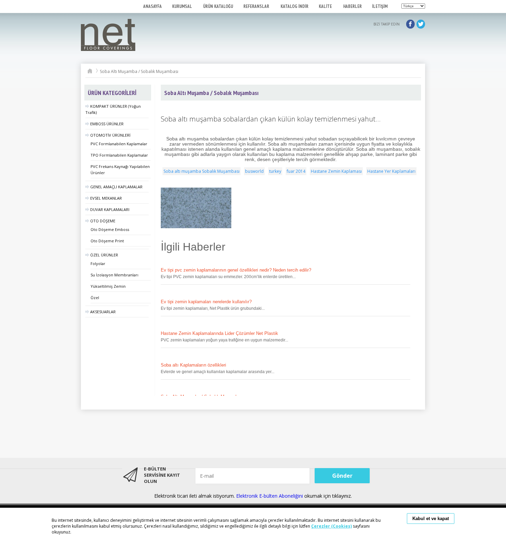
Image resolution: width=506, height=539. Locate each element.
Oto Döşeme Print (107, 240)
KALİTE (326, 6)
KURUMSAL (182, 6)
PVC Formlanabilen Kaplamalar (119, 143)
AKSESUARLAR (103, 311)
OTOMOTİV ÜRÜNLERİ (110, 135)
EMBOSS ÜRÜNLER (107, 123)
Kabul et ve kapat (430, 518)
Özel (95, 297)
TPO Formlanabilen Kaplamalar (119, 155)
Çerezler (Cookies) (331, 526)
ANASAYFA (152, 6)
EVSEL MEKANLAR (106, 198)
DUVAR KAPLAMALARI (109, 209)
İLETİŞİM (380, 6)
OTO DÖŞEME (102, 220)
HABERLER (352, 6)
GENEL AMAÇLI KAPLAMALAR (116, 186)
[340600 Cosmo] (196, 208)
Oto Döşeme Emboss (110, 229)
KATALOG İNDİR (294, 6)
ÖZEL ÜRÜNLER (104, 254)
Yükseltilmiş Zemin (108, 286)
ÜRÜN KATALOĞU (218, 6)
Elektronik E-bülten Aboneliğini (270, 496)
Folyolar (98, 263)
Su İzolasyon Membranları (114, 274)
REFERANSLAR (256, 6)
